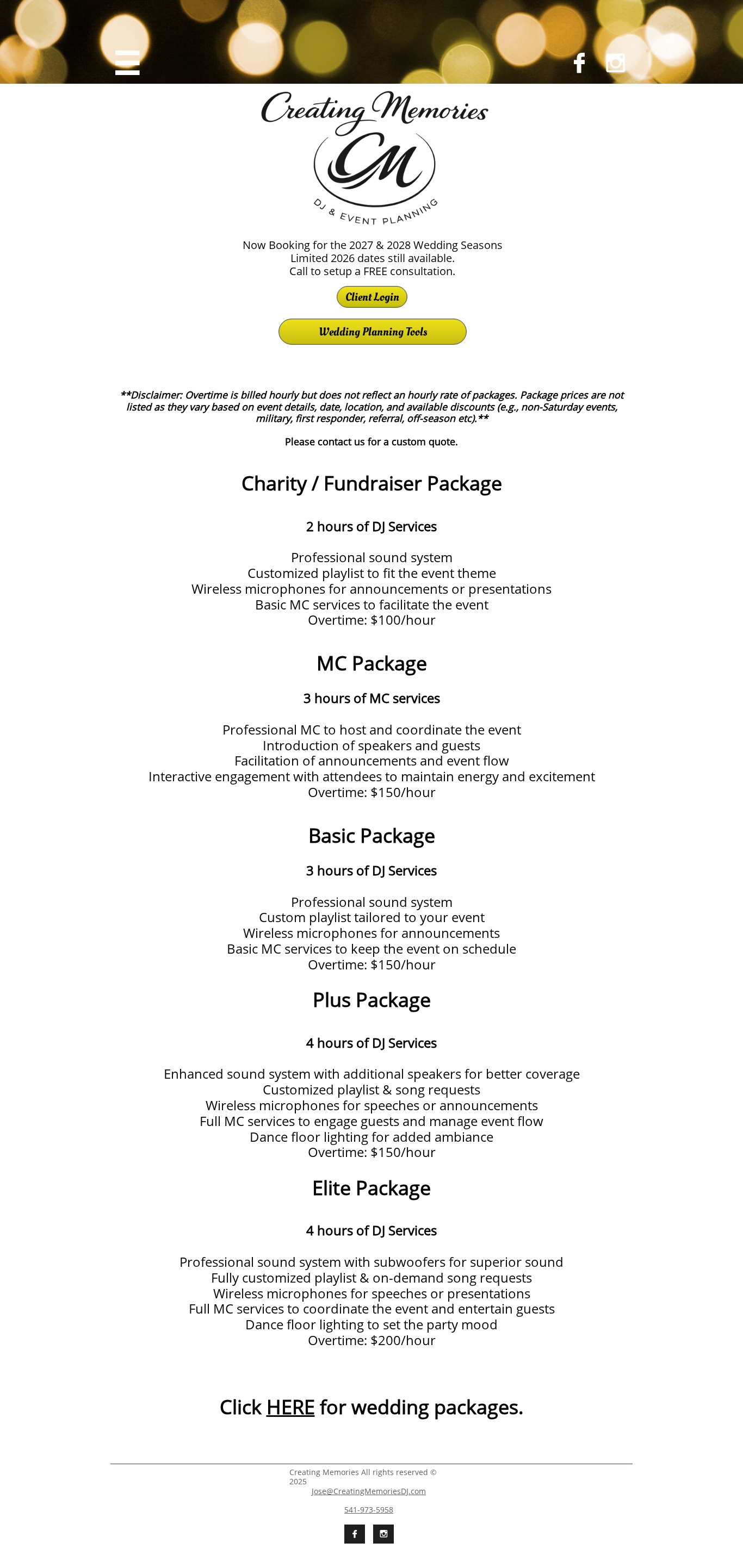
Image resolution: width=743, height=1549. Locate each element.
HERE (291, 1407)
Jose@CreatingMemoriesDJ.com (369, 1491)
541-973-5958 (368, 1509)
